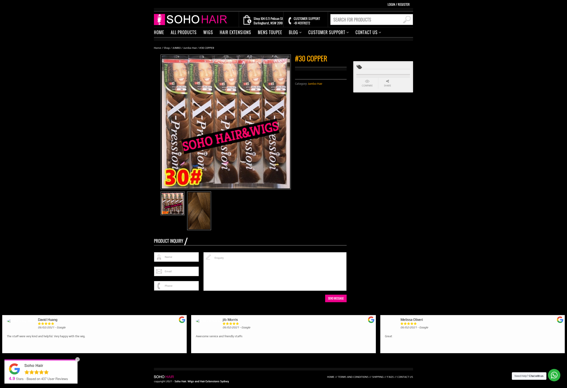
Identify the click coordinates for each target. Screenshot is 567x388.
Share (387, 85)
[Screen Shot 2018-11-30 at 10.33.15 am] (172, 203)
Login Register (399, 4)
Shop (167, 47)
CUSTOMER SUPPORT (325, 32)
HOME (159, 32)
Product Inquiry (168, 241)
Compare (367, 85)
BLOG (291, 32)
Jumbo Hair (190, 47)
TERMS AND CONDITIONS (353, 376)
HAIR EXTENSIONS (235, 32)
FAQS (390, 376)
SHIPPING (378, 376)
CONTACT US (365, 32)
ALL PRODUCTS (184, 32)
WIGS (208, 32)
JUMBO (176, 47)
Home (157, 47)
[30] (199, 211)
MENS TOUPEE (270, 32)
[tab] (171, 241)
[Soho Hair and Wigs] (191, 19)
